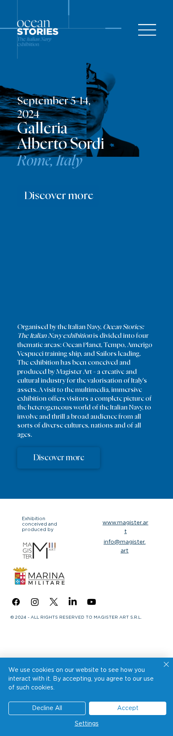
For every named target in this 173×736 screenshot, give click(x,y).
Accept (128, 708)
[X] (54, 602)
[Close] (161, 669)
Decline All (47, 708)
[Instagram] (35, 602)
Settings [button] (87, 724)
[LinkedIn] (73, 602)
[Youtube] (91, 602)
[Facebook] (16, 602)
